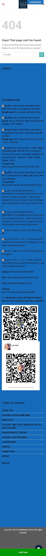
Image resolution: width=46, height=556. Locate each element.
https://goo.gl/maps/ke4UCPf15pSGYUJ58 (20, 167)
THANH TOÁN (8, 451)
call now (23, 552)
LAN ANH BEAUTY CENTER (14, 432)
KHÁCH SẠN (7, 420)
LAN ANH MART (9, 442)
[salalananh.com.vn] (23, 4)
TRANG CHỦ (7, 410)
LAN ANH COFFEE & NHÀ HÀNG (16, 415)
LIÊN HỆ (5, 456)
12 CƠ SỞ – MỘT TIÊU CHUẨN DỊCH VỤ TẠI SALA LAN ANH (21, 426)
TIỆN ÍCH (6, 447)
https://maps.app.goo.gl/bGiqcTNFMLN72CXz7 (22, 185)
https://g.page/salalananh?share (28, 112)
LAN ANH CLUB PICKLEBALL (15, 437)
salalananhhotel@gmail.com (19, 283)
